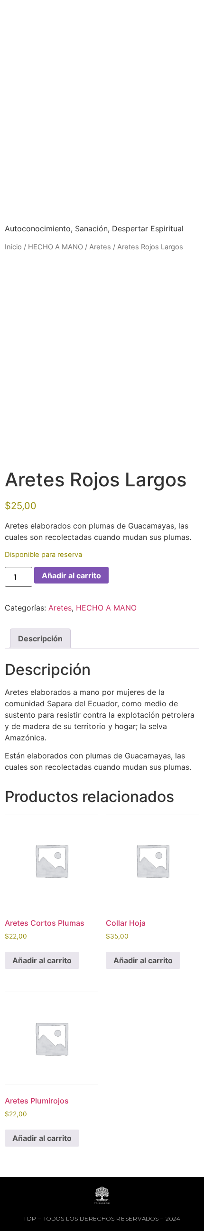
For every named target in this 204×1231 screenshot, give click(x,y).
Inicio (13, 247)
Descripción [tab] (40, 638)
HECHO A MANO (55, 247)
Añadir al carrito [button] (42, 960)
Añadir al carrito (71, 575)
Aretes (100, 247)
